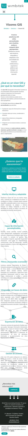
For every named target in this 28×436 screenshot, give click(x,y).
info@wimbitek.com (14, 422)
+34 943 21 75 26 (14, 420)
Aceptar (4, 433)
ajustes (12, 430)
